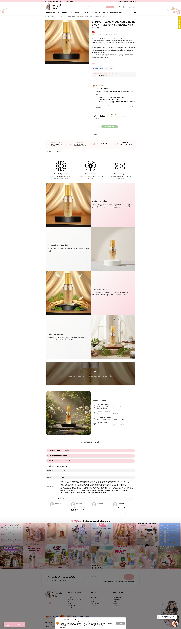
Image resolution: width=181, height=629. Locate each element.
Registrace (93, 597)
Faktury (92, 601)
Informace (82, 623)
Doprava (70, 597)
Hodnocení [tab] (58, 151)
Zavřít (106, 133)
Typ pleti (115, 601)
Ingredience (116, 607)
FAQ (69, 601)
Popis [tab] (49, 151)
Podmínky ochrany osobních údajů (76, 607)
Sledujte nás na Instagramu (96, 521)
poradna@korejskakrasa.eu (129, 1)
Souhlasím (121, 623)
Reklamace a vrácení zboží (74, 599)
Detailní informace (96, 63)
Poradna (110, 7)
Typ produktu (116, 599)
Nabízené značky (117, 597)
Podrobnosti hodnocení (112, 34)
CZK (126, 7)
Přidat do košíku (109, 126)
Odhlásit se (93, 605)
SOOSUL (62, 470)
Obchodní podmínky (72, 605)
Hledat (89, 7)
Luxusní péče (116, 605)
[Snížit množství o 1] (93, 127)
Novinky (115, 603)
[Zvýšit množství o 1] (99, 127)
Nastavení (110, 623)
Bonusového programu (106, 68)
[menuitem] (52, 12)
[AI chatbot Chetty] (175, 623)
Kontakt (69, 603)
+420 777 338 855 (56, 1)
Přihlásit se (129, 577)
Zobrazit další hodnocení (125, 514)
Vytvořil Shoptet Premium (52, 626)
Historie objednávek (95, 603)
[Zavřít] (176, 616)
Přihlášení (93, 599)
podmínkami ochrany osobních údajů (125, 581)
